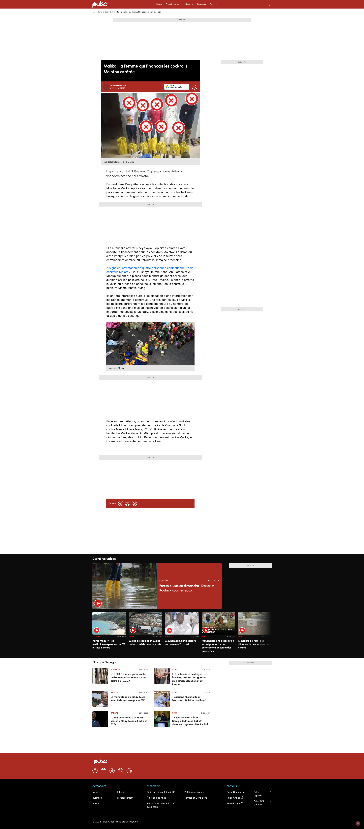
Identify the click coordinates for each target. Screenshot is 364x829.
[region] (182, 633)
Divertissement (173, 4)
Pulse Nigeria (234, 792)
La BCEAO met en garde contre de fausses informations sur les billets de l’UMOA (128, 677)
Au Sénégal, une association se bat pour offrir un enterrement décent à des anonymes (218, 646)
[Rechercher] (268, 4)
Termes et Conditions (195, 797)
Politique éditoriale (194, 792)
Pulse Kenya (233, 803)
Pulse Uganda (258, 794)
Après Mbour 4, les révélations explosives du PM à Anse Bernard (108, 644)
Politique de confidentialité (161, 792)
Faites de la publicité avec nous (158, 805)
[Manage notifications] (358, 823)
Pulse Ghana (233, 797)
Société (108, 12)
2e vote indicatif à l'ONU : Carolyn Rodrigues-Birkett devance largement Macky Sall (190, 721)
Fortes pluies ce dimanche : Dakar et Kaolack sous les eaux (187, 588)
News (159, 4)
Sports (213, 4)
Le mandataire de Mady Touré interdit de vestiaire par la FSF (128, 698)
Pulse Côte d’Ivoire (259, 803)
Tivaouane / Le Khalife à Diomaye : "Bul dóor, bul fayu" (189, 698)
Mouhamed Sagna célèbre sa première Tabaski (180, 642)
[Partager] (194, 87)
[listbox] (182, 633)
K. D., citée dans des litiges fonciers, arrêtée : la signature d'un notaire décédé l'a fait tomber (189, 679)
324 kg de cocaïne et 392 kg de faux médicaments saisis (145, 642)
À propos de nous (156, 797)
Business (201, 4)
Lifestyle (189, 4)
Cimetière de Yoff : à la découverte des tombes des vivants (254, 644)
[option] (109, 634)
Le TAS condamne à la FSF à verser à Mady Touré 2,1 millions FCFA (129, 721)
